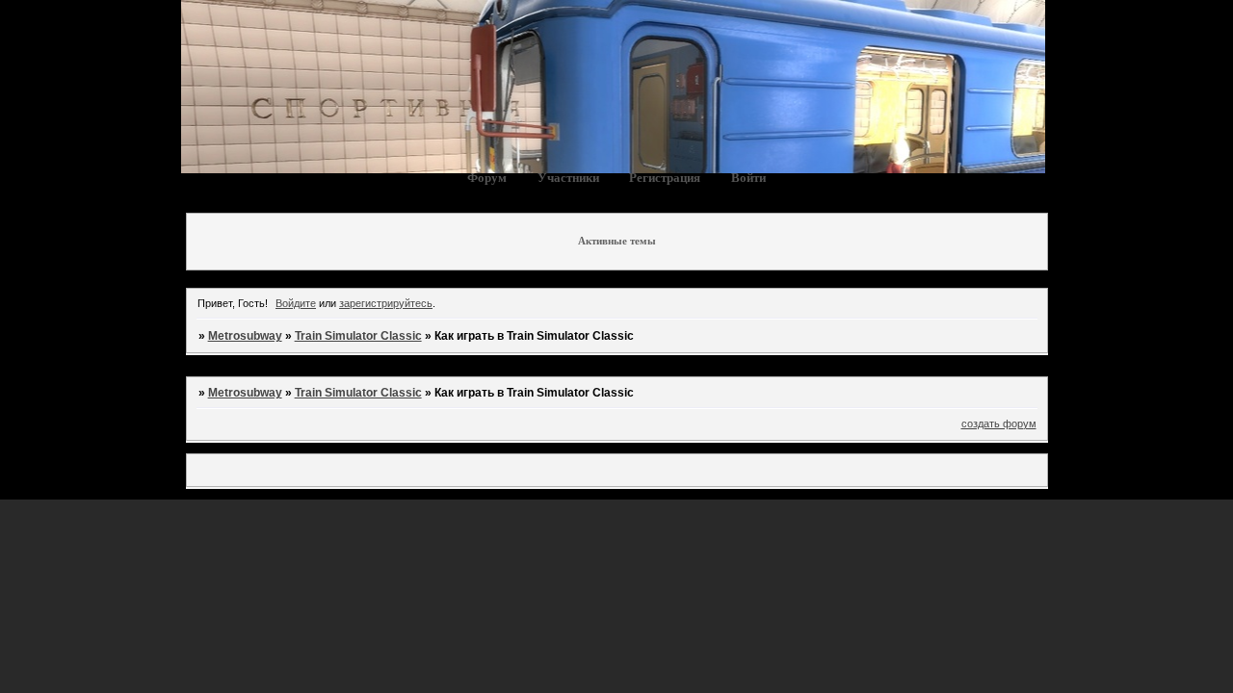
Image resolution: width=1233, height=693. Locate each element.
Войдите (295, 303)
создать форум (998, 423)
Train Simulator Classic (358, 336)
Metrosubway (245, 336)
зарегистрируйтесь (386, 303)
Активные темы (617, 240)
